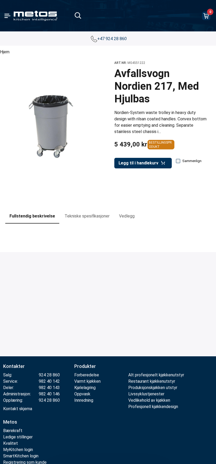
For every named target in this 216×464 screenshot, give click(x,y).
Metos (10, 422)
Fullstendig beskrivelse (32, 216)
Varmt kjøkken (87, 381)
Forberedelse (86, 374)
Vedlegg (127, 216)
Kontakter (14, 366)
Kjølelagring (85, 387)
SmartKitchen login (20, 455)
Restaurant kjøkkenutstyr (151, 381)
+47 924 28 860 (112, 38)
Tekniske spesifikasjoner (87, 216)
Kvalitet (10, 443)
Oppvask (82, 393)
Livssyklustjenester (146, 393)
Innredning (83, 400)
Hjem (4, 51)
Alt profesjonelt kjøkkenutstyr (156, 374)
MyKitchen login (18, 449)
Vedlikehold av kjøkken (149, 400)
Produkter (85, 366)
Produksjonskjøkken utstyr (152, 387)
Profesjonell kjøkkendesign (153, 406)
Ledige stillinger (18, 436)
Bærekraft (12, 430)
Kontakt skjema (17, 408)
